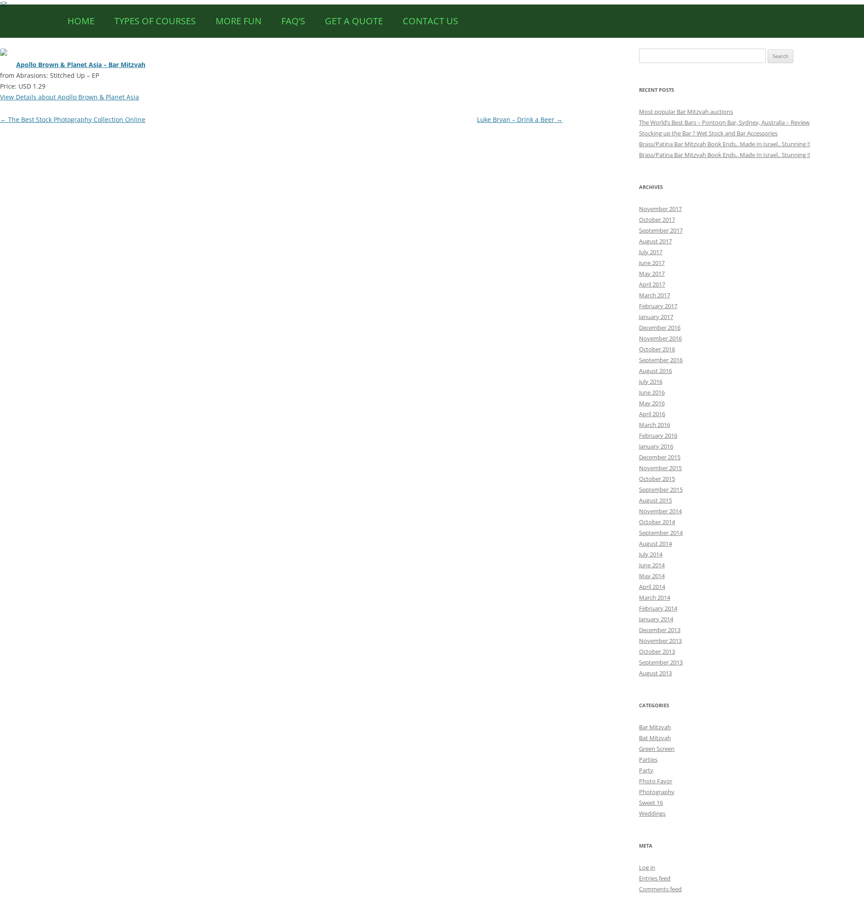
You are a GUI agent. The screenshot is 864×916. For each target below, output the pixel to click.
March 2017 (654, 295)
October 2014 (657, 522)
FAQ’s (293, 21)
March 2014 (654, 597)
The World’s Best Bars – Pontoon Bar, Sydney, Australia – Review (724, 122)
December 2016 (659, 327)
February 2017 (658, 306)
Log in (647, 867)
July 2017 (650, 252)
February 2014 (658, 608)
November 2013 (660, 641)
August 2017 (655, 241)
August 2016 (655, 371)
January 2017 (656, 317)
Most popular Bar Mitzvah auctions (686, 112)
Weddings (652, 813)
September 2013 (661, 662)
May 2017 (652, 273)
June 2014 (652, 565)
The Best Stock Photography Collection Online (72, 119)
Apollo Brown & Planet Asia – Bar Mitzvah (80, 64)
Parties (648, 759)
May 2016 (652, 403)
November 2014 (660, 511)
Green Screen (657, 749)
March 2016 (654, 425)
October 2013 (657, 651)
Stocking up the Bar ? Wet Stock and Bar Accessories (708, 133)
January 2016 (656, 446)
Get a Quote (354, 21)
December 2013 (659, 630)
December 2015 (659, 457)
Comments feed (660, 889)
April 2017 (652, 284)
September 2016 (661, 360)
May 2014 (652, 576)
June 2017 (652, 263)
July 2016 (650, 381)
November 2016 (660, 338)
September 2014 (661, 533)
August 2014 (655, 543)
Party (646, 770)
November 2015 (660, 468)
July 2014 (650, 554)
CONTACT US (430, 21)
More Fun (238, 21)
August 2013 (655, 673)
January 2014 (656, 619)
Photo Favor (655, 781)
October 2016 (657, 349)
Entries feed (654, 878)
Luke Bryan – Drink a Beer (519, 119)
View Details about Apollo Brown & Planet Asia (69, 97)
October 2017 (657, 220)
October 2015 (657, 479)
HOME (81, 21)
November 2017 (660, 209)
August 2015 (655, 500)
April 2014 (652, 587)
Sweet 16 (651, 803)
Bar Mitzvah (655, 727)
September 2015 (661, 489)
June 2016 (652, 392)
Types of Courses (155, 21)
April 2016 (652, 414)
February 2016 (658, 435)
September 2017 (661, 230)
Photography (657, 792)
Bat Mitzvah (655, 738)
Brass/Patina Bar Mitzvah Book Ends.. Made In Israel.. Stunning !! (724, 144)
